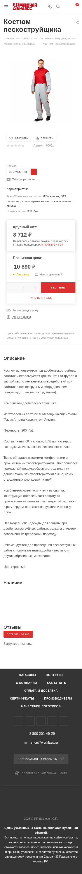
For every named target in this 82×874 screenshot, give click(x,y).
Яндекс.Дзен (63, 721)
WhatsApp (52, 721)
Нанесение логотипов (41, 706)
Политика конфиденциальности (44, 773)
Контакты (54, 675)
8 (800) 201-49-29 (52, 244)
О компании (26, 683)
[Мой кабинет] (66, 7)
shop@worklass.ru (44, 742)
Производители (58, 698)
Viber (41, 721)
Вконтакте (18, 721)
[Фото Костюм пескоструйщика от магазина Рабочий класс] (41, 90)
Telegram (30, 721)
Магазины (27, 675)
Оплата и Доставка (41, 690)
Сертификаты (22, 698)
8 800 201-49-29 (42, 734)
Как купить (56, 683)
